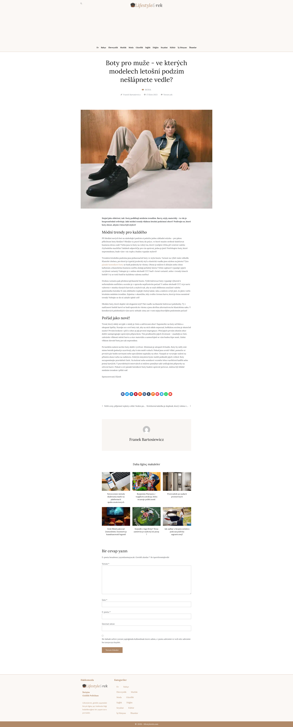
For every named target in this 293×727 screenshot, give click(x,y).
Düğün (156, 47)
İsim (104, 600)
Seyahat (164, 47)
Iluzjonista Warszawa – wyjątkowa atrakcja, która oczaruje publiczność (146, 497)
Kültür (172, 47)
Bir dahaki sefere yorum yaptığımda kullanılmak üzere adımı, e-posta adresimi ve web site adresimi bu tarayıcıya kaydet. (146, 641)
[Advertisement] (146, 28)
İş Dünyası (182, 47)
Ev (98, 47)
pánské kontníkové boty (112, 264)
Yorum (105, 564)
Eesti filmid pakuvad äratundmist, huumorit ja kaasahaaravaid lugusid (116, 532)
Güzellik (139, 47)
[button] (81, 3)
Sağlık (147, 47)
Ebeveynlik (113, 47)
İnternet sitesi (108, 624)
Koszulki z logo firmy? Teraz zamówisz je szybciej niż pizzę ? (146, 532)
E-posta (106, 612)
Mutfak (123, 47)
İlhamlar (193, 47)
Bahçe (103, 47)
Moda (131, 47)
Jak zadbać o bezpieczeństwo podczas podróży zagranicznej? (177, 532)
